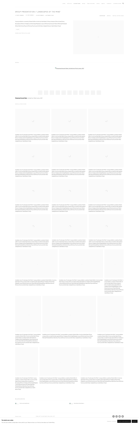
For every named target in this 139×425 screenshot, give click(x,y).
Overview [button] (102, 15)
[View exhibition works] (98, 21)
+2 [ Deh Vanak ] (30, 15)
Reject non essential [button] (124, 421)
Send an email (122, 416)
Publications (91, 3)
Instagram (116, 416)
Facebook (113, 416)
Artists (69, 3)
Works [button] (109, 15)
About (103, 3)
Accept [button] (134, 421)
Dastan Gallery (20, 3)
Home (64, 3)
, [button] (40, 92)
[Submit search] (123, 3)
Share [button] (17, 29)
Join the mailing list (119, 416)
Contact (109, 3)
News (83, 3)
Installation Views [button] (118, 15)
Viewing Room (117, 3)
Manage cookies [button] (18, 416)
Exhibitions (77, 3)
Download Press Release (22, 33)
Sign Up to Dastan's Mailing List (45, 416)
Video (98, 3)
